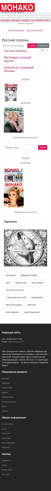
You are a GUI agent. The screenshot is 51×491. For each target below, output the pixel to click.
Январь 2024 (21, 283)
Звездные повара (29, 275)
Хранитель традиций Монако (19, 69)
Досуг (4, 406)
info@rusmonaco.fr (15, 342)
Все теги (5, 474)
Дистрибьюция (8, 443)
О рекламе (6, 438)
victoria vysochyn (14, 290)
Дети (8, 283)
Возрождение (12, 312)
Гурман (5, 392)
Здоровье (6, 383)
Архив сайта (7, 470)
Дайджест (6, 460)
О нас (4, 429)
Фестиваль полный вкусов (17, 59)
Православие (7, 397)
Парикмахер (37, 297)
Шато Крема (37, 283)
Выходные (11, 275)
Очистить (43, 45)
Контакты (6, 433)
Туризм (5, 411)
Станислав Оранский (16, 297)
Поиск (32, 45)
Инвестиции (7, 387)
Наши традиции (32, 312)
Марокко (31, 305)
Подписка (6, 447)
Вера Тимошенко (14, 305)
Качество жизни (9, 402)
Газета (4, 465)
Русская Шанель (15, 51)
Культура (6, 378)
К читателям (7, 424)
